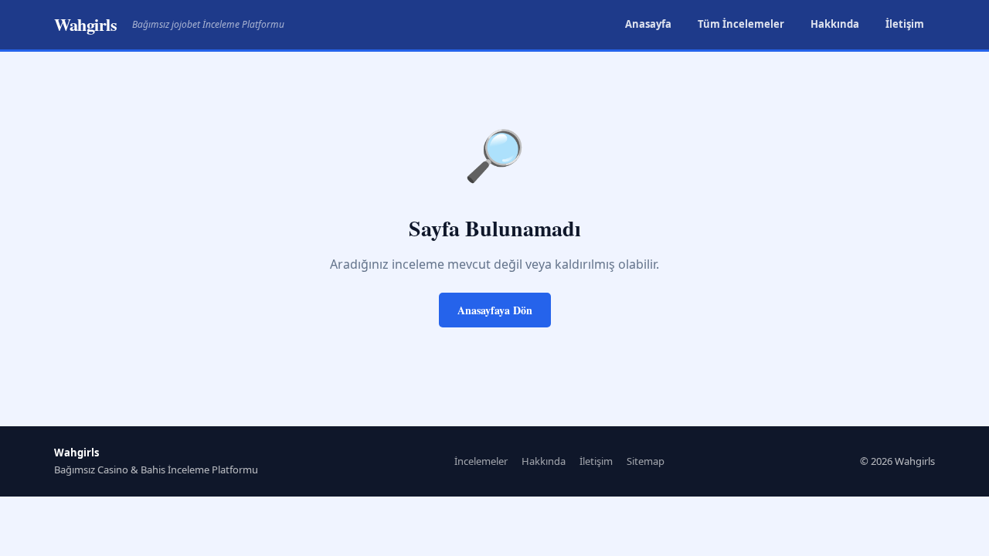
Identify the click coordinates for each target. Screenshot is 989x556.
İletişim (904, 24)
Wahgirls (85, 24)
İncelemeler (481, 461)
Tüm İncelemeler (741, 24)
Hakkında (835, 24)
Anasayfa (648, 24)
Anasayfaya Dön (494, 310)
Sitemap (645, 461)
